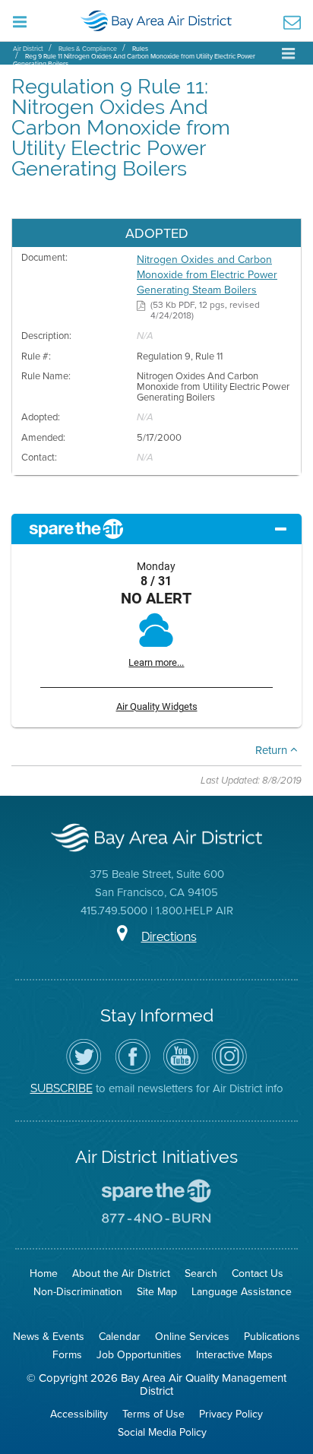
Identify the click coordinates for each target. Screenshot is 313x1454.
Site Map (157, 1291)
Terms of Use (153, 1413)
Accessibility (79, 1413)
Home (44, 1273)
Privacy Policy (231, 1413)
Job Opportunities (139, 1354)
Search (201, 1273)
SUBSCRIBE (61, 1088)
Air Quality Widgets (157, 706)
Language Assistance (241, 1291)
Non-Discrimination (77, 1291)
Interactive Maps (234, 1354)
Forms (67, 1354)
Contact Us (257, 1273)
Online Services (192, 1336)
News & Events (48, 1336)
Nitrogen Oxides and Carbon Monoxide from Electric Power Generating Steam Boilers (207, 274)
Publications (272, 1336)
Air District (28, 48)
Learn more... (156, 662)
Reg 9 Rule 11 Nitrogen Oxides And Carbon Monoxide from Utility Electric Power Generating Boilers (134, 59)
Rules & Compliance (87, 48)
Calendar (120, 1336)
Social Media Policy (162, 1432)
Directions (169, 937)
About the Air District (121, 1273)
